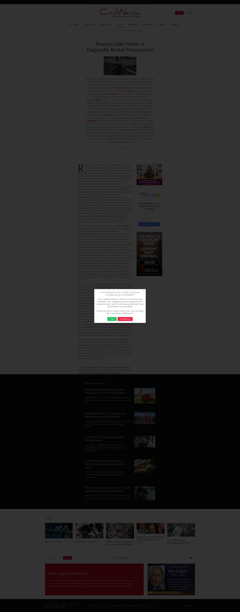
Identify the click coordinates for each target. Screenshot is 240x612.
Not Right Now (125, 319)
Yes (112, 319)
